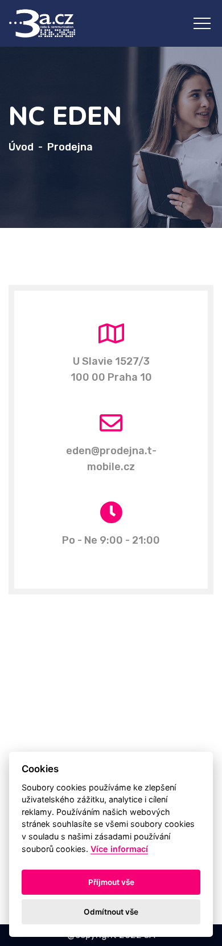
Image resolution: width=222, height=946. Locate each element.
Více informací (119, 849)
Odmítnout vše (111, 911)
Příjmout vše (111, 882)
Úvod (21, 147)
